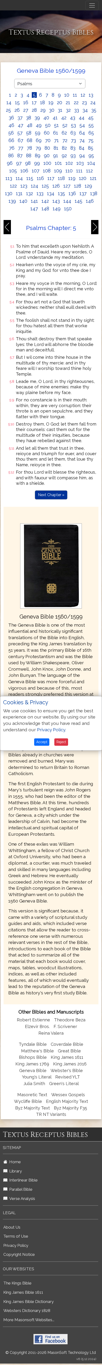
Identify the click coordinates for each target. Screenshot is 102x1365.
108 (47, 171)
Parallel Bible (19, 1189)
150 (68, 208)
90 (47, 155)
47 (20, 125)
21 (68, 102)
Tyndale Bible (33, 1044)
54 (82, 125)
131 (19, 193)
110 (69, 171)
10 (66, 95)
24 (93, 102)
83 (73, 148)
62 (64, 133)
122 (13, 186)
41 (55, 118)
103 (80, 163)
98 (28, 163)
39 (37, 118)
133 (40, 193)
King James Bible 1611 (23, 1292)
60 (47, 133)
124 (34, 186)
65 (91, 133)
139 (12, 201)
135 (61, 193)
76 (12, 148)
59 (38, 133)
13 (91, 95)
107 (36, 171)
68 (29, 140)
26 (17, 110)
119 (72, 178)
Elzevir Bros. (37, 1026)
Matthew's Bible (37, 1050)
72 (65, 140)
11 (75, 95)
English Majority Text (67, 1101)
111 (79, 171)
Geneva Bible (32, 1070)
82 (64, 148)
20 (59, 102)
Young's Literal (37, 1076)
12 (82, 95)
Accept (41, 742)
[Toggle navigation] (92, 5)
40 (46, 118)
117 (51, 178)
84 (82, 148)
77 (20, 148)
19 (51, 102)
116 (40, 178)
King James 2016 (70, 1063)
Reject (61, 742)
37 (20, 118)
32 (68, 110)
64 (82, 133)
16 (25, 102)
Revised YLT (67, 1076)
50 (48, 125)
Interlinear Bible (22, 1180)
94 (82, 155)
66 (11, 140)
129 (88, 186)
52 (65, 125)
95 (91, 155)
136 (72, 193)
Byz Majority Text (32, 1107)
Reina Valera (51, 1033)
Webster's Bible (67, 1070)
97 (19, 163)
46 (11, 125)
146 (90, 201)
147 (34, 208)
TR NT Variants (51, 1114)
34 (85, 110)
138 (93, 193)
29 (43, 110)
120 (83, 178)
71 (56, 140)
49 (39, 125)
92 (64, 155)
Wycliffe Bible (28, 1101)
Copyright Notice (19, 1254)
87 (20, 155)
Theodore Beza (69, 1019)
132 (29, 193)
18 (42, 102)
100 (47, 163)
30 (52, 110)
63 (73, 133)
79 (38, 148)
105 (13, 171)
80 (47, 148)
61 (55, 133)
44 (82, 118)
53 (73, 125)
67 (20, 140)
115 (29, 178)
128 (77, 186)
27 (25, 110)
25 (8, 110)
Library (14, 1171)
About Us (11, 1227)
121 (93, 178)
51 (56, 125)
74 (82, 140)
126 (56, 186)
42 (64, 118)
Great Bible (69, 1050)
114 (19, 178)
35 (93, 110)
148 (45, 208)
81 (56, 148)
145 (78, 201)
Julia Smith (34, 1083)
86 (11, 155)
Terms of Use (15, 1236)
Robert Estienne (33, 1019)
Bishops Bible (33, 1057)
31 (60, 110)
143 (56, 201)
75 (91, 140)
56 (11, 133)
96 (10, 163)
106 (24, 171)
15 (17, 102)
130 (9, 193)
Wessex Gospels (68, 1094)
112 (89, 171)
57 (20, 133)
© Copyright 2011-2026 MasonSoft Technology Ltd (50, 1352)
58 (28, 133)
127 (67, 186)
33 (76, 110)
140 (23, 201)
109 (58, 171)
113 (8, 178)
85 (90, 148)
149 (56, 208)
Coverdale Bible (67, 1044)
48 (29, 125)
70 (48, 140)
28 (34, 110)
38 (28, 118)
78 (29, 148)
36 (11, 118)
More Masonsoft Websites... (28, 1319)
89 (38, 155)
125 (45, 186)
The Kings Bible (17, 1283)
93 (73, 155)
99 (37, 163)
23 (84, 102)
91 (55, 155)
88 (28, 155)
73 (73, 140)
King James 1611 (67, 1057)
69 (39, 140)
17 (34, 102)
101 (58, 163)
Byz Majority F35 (70, 1107)
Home (14, 1161)
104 (91, 163)
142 (45, 201)
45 (91, 118)
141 (34, 201)
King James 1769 (32, 1063)
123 (23, 186)
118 (61, 178)
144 (67, 201)
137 (83, 193)
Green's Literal (64, 1083)
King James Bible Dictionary (28, 1301)
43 (72, 118)
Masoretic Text (32, 1094)
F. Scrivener (65, 1026)
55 (91, 125)
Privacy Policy (15, 1245)
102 (69, 163)
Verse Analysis (21, 1198)
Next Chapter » (51, 495)
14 (9, 102)
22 (76, 102)
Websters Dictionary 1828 (26, 1310)
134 (51, 193)
